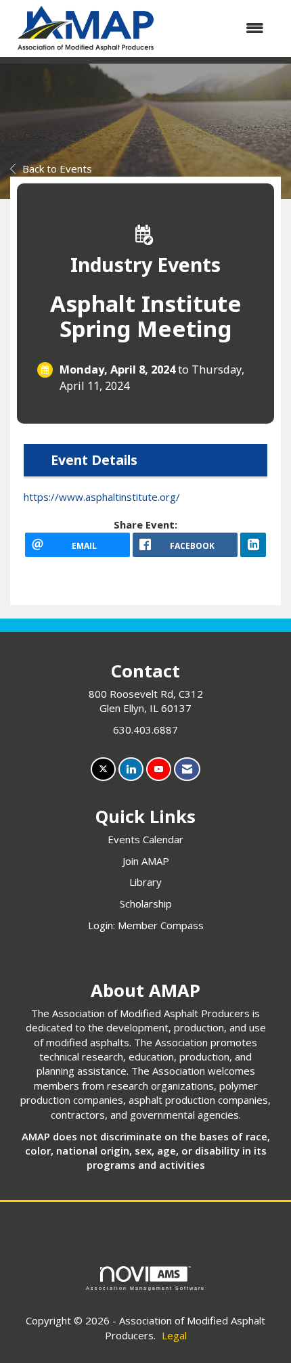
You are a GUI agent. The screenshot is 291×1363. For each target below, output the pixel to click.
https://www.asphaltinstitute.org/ (102, 497)
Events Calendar (145, 839)
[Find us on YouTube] (158, 769)
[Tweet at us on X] (103, 769)
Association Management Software (145, 1288)
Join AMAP (145, 861)
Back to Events (57, 168)
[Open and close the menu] (219, 28)
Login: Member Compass (146, 925)
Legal (174, 1335)
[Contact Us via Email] (187, 769)
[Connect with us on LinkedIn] (130, 769)
